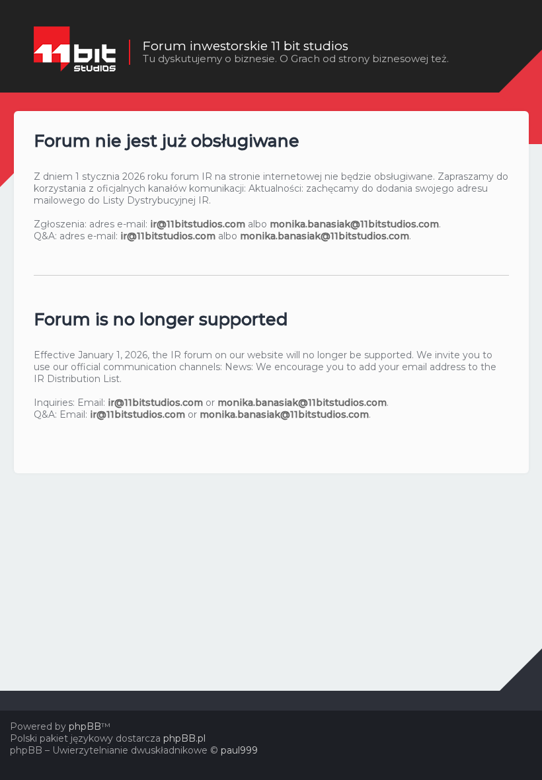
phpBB (85, 726)
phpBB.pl (184, 738)
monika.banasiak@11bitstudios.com (354, 224)
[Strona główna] (74, 52)
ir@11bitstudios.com (197, 224)
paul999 (239, 750)
